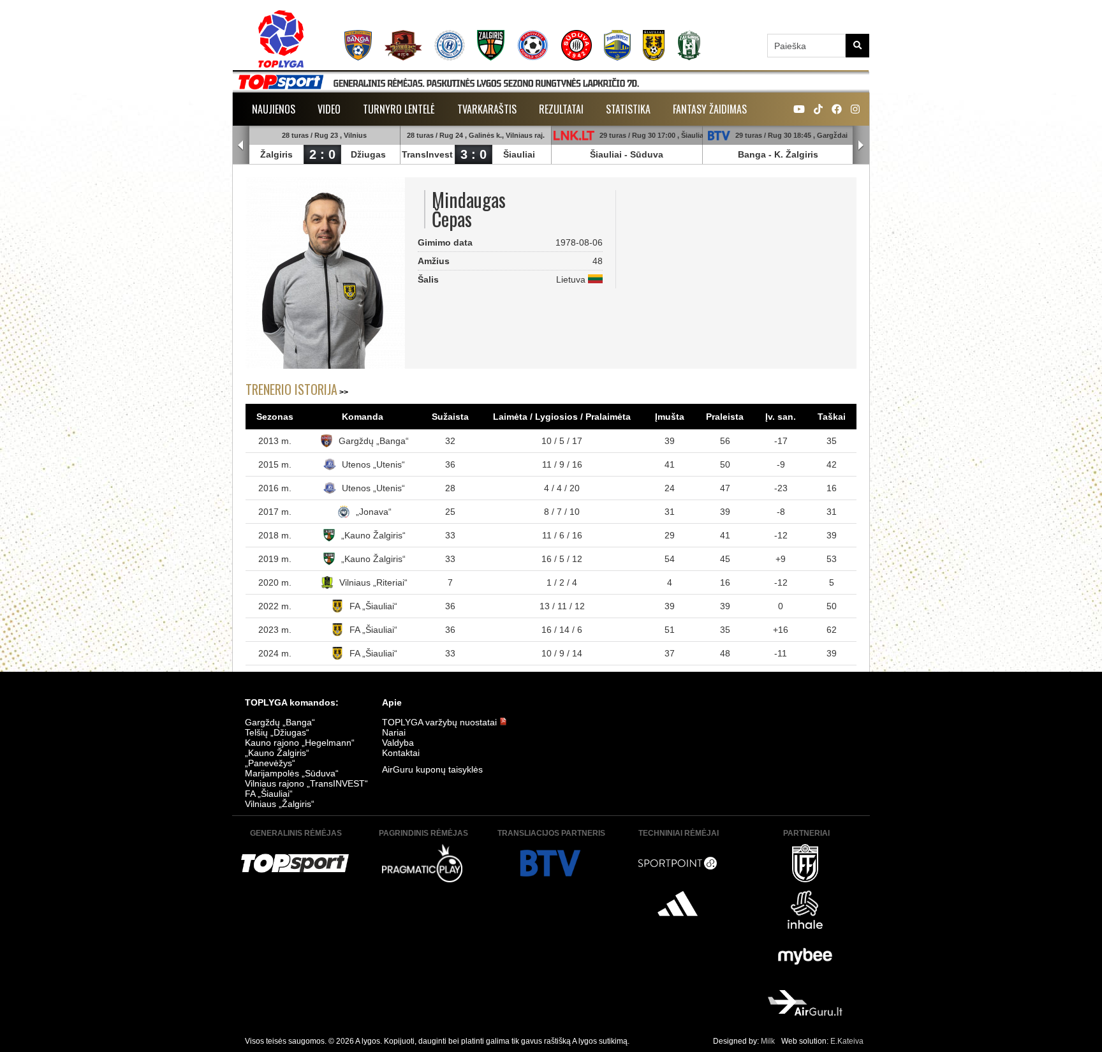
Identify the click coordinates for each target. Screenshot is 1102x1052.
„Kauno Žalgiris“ (373, 535)
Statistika (628, 109)
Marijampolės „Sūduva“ (292, 773)
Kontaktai (401, 753)
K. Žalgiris (796, 154)
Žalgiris (276, 154)
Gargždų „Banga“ (374, 441)
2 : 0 (322, 154)
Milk (768, 1041)
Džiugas (368, 154)
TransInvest (427, 154)
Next (861, 145)
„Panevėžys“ (270, 763)
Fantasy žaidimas (710, 109)
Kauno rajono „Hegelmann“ (300, 742)
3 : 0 (473, 154)
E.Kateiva (846, 1041)
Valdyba (398, 742)
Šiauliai (519, 154)
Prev (241, 145)
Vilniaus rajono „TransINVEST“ (306, 783)
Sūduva (646, 154)
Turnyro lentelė (399, 109)
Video (329, 109)
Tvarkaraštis (487, 109)
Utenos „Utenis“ (373, 464)
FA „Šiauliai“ (373, 606)
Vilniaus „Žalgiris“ (279, 804)
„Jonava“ (374, 512)
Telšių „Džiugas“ (277, 732)
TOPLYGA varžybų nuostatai (440, 722)
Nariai (394, 732)
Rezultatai (561, 109)
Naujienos (273, 109)
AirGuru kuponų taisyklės (432, 769)
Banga (752, 154)
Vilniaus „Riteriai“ (373, 582)
